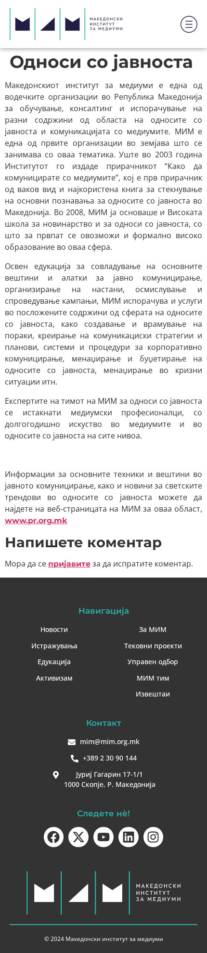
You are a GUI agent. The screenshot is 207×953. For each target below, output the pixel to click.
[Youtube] (103, 837)
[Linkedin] (128, 837)
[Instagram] (153, 837)
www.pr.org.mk (36, 520)
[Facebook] (54, 837)
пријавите (69, 563)
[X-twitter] (78, 837)
